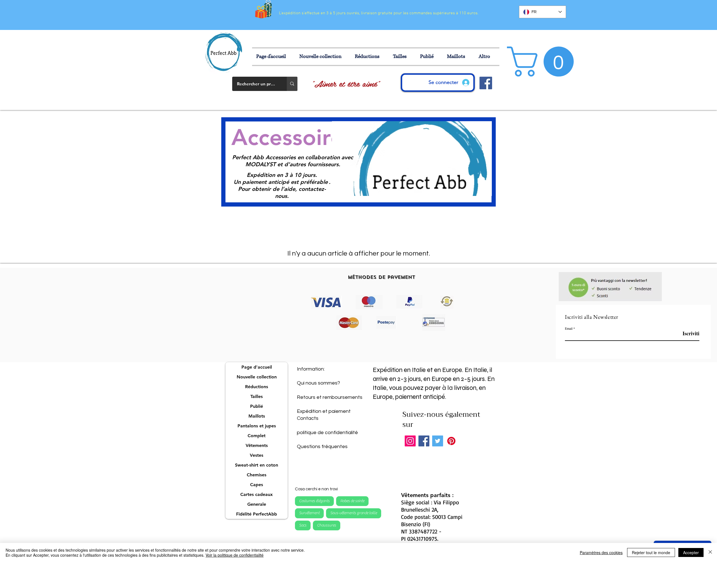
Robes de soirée (352, 501)
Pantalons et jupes (257, 425)
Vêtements (257, 445)
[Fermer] (710, 552)
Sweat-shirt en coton (256, 465)
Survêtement (309, 513)
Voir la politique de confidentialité (235, 555)
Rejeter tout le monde (651, 552)
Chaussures (326, 525)
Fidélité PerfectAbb (256, 514)
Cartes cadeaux (256, 494)
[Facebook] (423, 440)
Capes (256, 484)
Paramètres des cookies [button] (601, 552)
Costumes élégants (314, 501)
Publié (256, 406)
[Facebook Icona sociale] (485, 83)
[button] (402, 56)
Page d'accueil (256, 367)
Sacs (302, 525)
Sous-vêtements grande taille (353, 513)
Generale (256, 504)
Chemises (256, 474)
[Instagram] (410, 440)
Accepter (691, 552)
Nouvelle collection (257, 377)
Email (568, 328)
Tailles (256, 396)
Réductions (256, 386)
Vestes (256, 455)
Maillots (256, 416)
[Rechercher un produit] (292, 84)
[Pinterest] (451, 440)
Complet (257, 435)
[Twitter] (437, 440)
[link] (544, 61)
